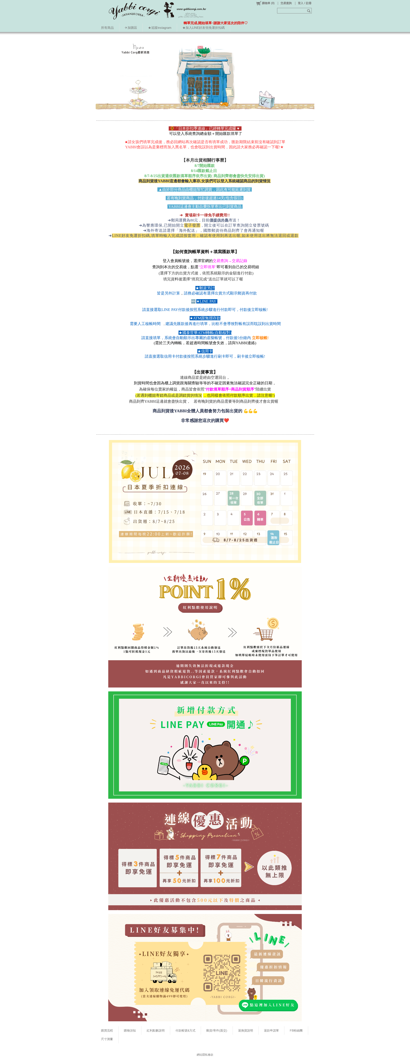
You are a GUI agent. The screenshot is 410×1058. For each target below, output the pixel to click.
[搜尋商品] (309, 10)
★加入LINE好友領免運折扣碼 (203, 27)
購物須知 (130, 1030)
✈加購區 (131, 27)
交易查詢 (286, 3)
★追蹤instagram (159, 27)
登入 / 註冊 (305, 3)
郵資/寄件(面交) (216, 1030)
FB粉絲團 (296, 1030)
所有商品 (107, 27)
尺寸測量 (107, 1039)
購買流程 (107, 1030)
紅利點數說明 (156, 1030)
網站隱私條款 (205, 1054)
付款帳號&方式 (185, 1030)
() (268, 3)
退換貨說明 (245, 1030)
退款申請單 (271, 1030)
